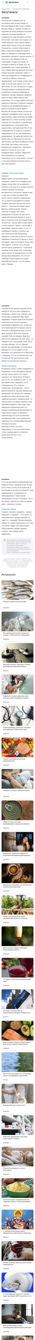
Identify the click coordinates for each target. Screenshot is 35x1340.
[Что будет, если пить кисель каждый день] (17, 972)
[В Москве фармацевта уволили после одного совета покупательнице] (17, 1130)
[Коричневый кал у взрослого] (17, 1098)
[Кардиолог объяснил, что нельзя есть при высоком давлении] (17, 878)
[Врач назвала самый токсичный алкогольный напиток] (17, 941)
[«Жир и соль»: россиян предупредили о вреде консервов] (17, 815)
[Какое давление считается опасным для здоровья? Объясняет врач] (17, 721)
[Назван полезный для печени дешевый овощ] (17, 752)
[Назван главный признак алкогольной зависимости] (17, 1256)
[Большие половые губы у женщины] (17, 784)
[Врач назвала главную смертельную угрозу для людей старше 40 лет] (17, 1035)
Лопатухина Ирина (16, 173)
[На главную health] (13, 2)
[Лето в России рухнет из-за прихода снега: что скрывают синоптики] (17, 1067)
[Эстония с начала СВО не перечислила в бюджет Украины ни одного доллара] (17, 1004)
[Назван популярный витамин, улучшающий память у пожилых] (17, 909)
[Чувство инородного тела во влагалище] (17, 1161)
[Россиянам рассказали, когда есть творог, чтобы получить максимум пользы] (17, 626)
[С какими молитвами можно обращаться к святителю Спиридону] (17, 1224)
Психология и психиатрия (21, 9)
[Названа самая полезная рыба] (17, 595)
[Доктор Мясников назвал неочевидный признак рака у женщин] (17, 1319)
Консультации (6, 9)
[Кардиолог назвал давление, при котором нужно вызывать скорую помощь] (17, 689)
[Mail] (6, 2)
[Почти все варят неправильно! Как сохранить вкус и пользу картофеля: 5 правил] (17, 1193)
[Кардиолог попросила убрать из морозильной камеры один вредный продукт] (17, 846)
